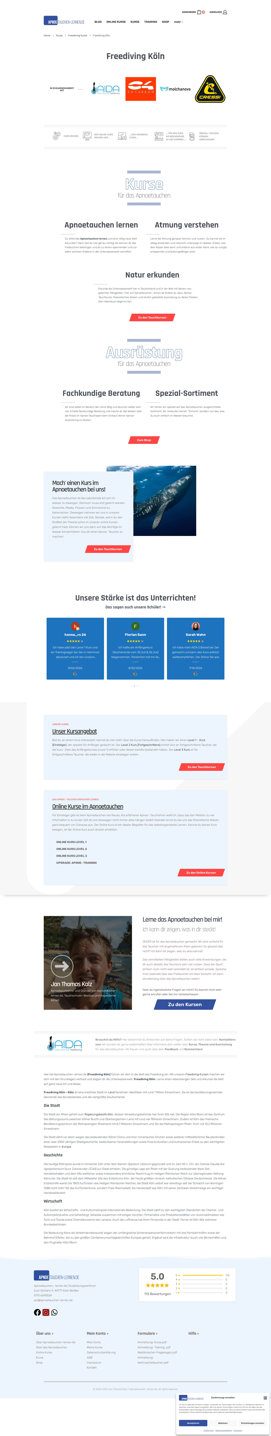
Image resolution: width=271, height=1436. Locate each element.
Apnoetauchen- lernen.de (143, 1389)
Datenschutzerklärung (223, 1430)
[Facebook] (37, 1312)
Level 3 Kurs (182, 749)
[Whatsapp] (54, 1312)
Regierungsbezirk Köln (99, 1114)
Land (111, 1092)
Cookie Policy (209, 1430)
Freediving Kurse (77, 35)
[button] (265, 1397)
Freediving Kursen (197, 1074)
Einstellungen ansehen (252, 1423)
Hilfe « (193, 1333)
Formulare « (148, 1333)
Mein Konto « (97, 1333)
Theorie (203, 1044)
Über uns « (44, 1333)
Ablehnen (223, 1423)
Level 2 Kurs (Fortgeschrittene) (140, 745)
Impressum (238, 1430)
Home (47, 35)
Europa (66, 1146)
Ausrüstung (223, 1044)
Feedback (171, 1049)
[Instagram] (45, 1312)
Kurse (59, 35)
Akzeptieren (193, 1423)
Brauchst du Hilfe (107, 1039)
